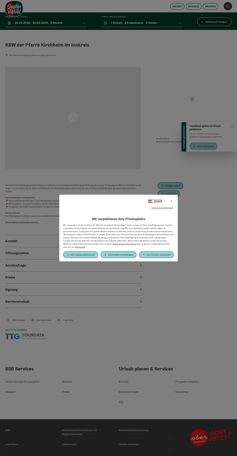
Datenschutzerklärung (162, 207)
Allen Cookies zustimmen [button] (158, 254)
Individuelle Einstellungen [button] (120, 254)
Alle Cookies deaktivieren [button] (82, 254)
